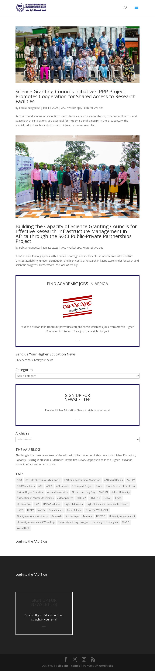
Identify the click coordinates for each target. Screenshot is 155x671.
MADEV (41, 510)
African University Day (83, 492)
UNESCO (100, 516)
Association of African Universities (35, 498)
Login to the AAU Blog (31, 574)
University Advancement (122, 516)
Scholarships (72, 516)
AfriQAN (103, 492)
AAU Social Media (113, 480)
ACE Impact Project (82, 486)
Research (57, 516)
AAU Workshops (71, 108)
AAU (19, 480)
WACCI (125, 522)
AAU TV (131, 480)
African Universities (57, 492)
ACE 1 (49, 486)
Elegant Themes (69, 665)
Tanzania (87, 516)
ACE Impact (62, 486)
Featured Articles (93, 108)
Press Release (74, 510)
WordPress (105, 665)
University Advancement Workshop (36, 522)
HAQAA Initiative (52, 504)
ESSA (36, 504)
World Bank (23, 528)
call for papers (65, 498)
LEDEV (30, 510)
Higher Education (73, 504)
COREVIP (81, 498)
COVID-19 (95, 498)
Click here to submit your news (34, 360)
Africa (99, 486)
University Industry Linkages (73, 522)
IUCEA (20, 510)
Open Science (56, 510)
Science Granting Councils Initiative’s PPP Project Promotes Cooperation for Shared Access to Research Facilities (76, 96)
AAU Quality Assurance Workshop (82, 480)
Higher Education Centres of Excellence (107, 504)
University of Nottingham (105, 522)
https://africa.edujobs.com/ (72, 327)
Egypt (118, 498)
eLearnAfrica (24, 504)
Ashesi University (121, 492)
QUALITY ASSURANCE (97, 510)
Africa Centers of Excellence (121, 486)
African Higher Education (30, 492)
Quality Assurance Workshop (32, 516)
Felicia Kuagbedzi (29, 108)
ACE (40, 486)
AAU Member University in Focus (43, 480)
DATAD (108, 498)
